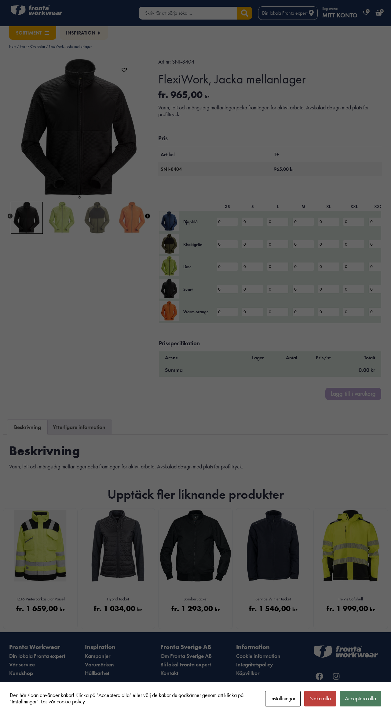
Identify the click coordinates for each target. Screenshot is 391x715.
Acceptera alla (360, 698)
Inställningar (282, 698)
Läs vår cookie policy (63, 701)
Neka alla (320, 698)
